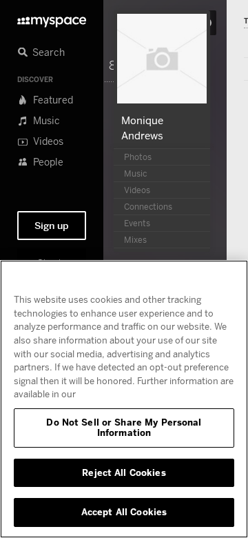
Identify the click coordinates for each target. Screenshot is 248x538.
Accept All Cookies (124, 512)
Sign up (51, 225)
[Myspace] (51, 18)
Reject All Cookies (123, 472)
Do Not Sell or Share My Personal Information (123, 427)
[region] (124, 399)
